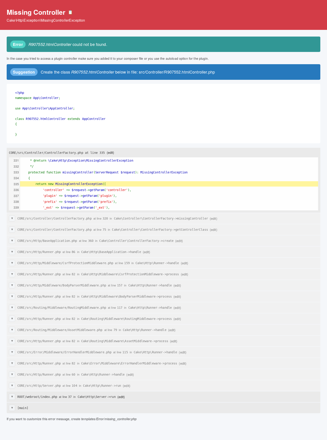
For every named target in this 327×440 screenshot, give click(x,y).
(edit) (110, 152)
